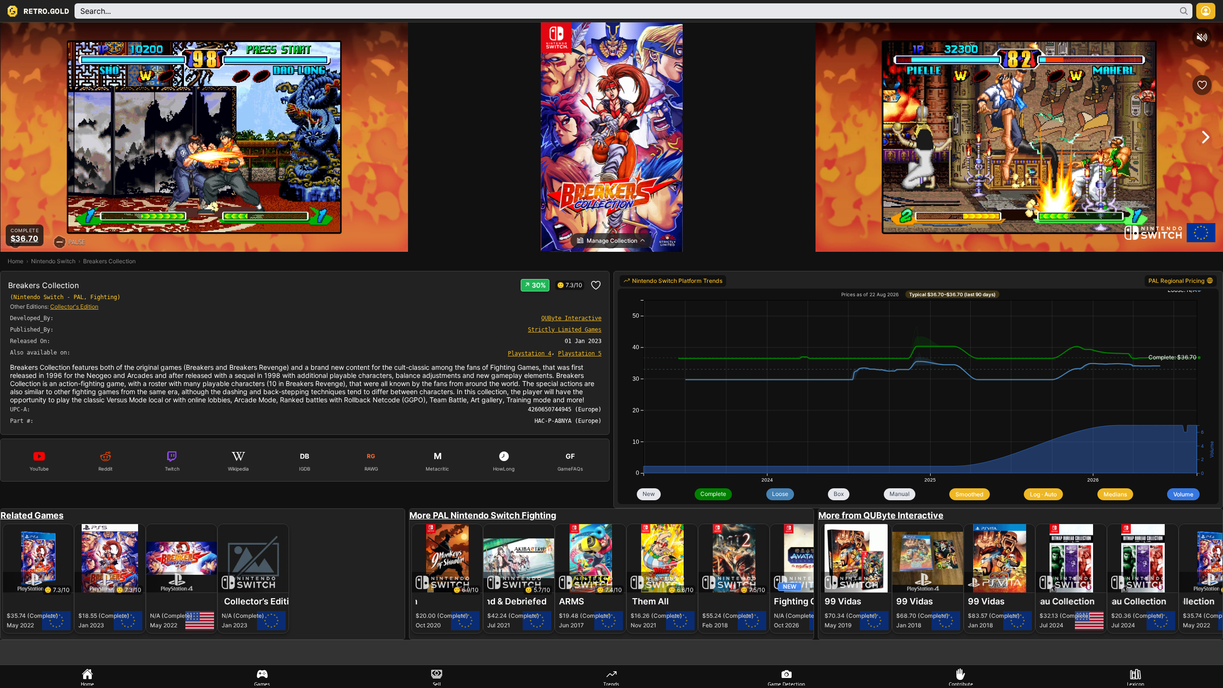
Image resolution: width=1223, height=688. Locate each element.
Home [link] (15, 261)
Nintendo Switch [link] (53, 261)
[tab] (87, 676)
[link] (529, 353)
